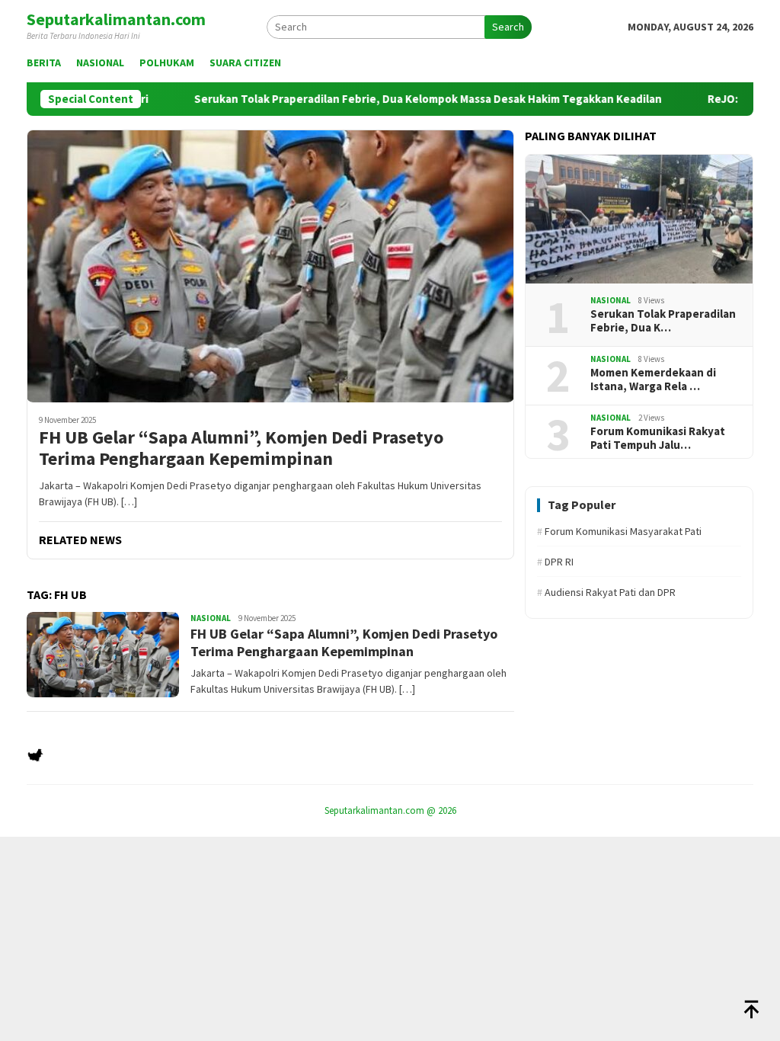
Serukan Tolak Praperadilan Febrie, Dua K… (663, 321)
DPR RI (555, 562)
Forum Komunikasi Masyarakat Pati (619, 531)
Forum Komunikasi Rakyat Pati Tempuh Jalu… (657, 438)
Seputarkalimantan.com (116, 19)
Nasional (210, 618)
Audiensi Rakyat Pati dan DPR (606, 592)
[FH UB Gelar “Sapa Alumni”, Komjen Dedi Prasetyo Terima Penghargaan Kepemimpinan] (270, 266)
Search (508, 27)
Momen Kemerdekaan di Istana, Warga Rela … (653, 379)
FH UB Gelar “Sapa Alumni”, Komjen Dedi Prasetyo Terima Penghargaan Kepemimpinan (241, 449)
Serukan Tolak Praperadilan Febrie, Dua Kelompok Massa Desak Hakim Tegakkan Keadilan (423, 99)
